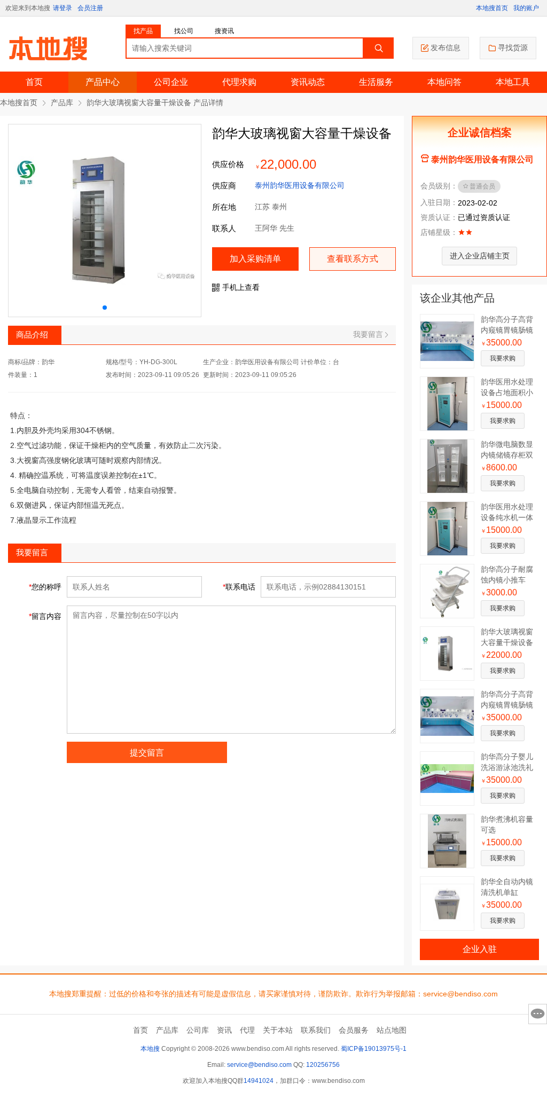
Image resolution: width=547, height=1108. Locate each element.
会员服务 (354, 1030)
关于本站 (278, 1030)
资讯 (224, 1030)
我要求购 (502, 358)
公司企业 (171, 82)
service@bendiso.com (259, 1064)
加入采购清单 (255, 258)
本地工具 (513, 82)
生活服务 (376, 82)
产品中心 (102, 82)
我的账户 (526, 8)
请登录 (62, 8)
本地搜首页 (492, 8)
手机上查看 (241, 287)
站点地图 (392, 1030)
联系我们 (316, 1030)
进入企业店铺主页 (480, 256)
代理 (247, 1030)
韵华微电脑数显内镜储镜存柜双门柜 (507, 455)
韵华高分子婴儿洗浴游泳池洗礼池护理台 (507, 767)
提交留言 (147, 752)
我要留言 (368, 334)
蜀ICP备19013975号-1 (374, 1048)
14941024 (259, 1081)
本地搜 (150, 1048)
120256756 (323, 1064)
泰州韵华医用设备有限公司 (300, 185)
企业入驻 (479, 949)
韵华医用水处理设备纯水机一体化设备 (507, 517)
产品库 (62, 102)
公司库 (197, 1030)
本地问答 (444, 82)
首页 (34, 82)
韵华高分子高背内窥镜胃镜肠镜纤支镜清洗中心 (507, 330)
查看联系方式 (352, 258)
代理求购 (239, 82)
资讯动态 (308, 82)
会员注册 (90, 8)
